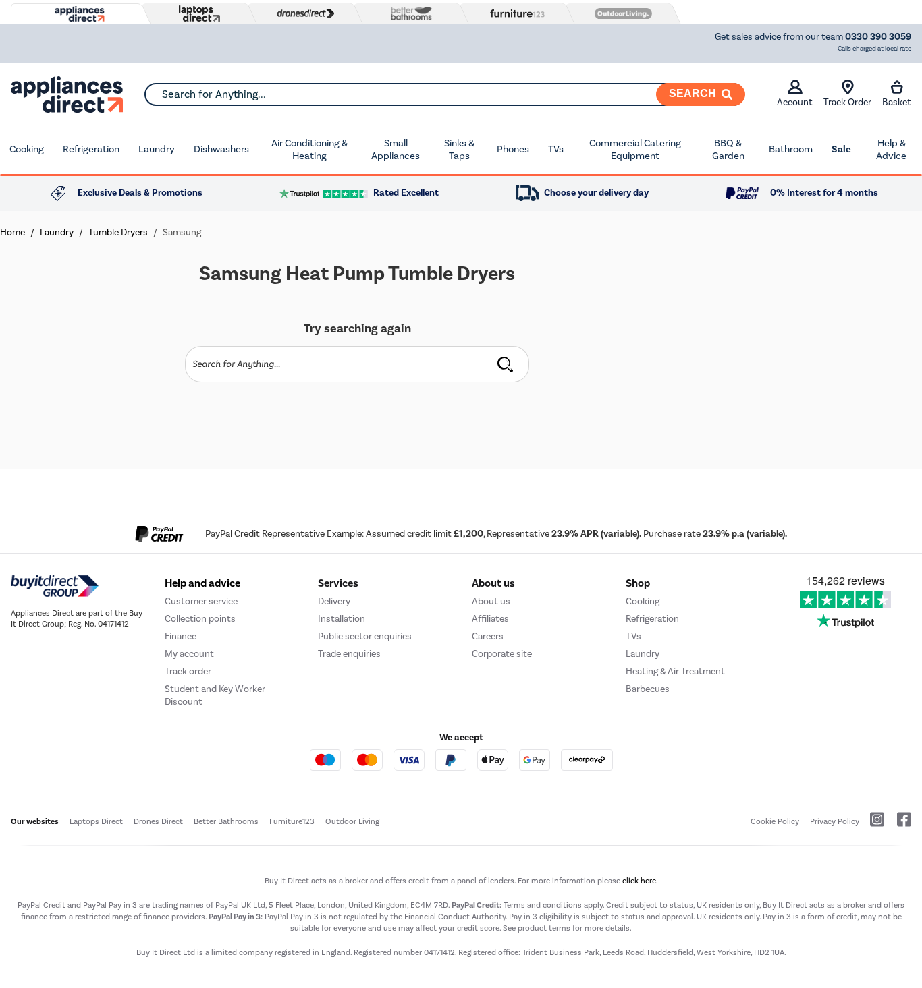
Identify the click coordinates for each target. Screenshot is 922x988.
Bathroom (791, 149)
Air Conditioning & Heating (309, 150)
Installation (341, 618)
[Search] (505, 364)
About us (491, 601)
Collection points (200, 618)
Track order (188, 671)
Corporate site (502, 654)
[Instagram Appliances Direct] (872, 825)
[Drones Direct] (302, 13)
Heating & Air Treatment (675, 671)
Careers (488, 636)
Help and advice (202, 583)
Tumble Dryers (118, 232)
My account (189, 654)
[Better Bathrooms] (408, 13)
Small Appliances (395, 150)
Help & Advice (891, 150)
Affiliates (490, 618)
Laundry (156, 149)
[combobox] (444, 94)
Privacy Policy (834, 821)
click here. (640, 880)
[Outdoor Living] (620, 13)
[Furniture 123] (514, 13)
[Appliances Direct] (78, 14)
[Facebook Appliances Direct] (898, 825)
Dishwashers (221, 149)
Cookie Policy (775, 821)
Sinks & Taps (459, 150)
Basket (896, 102)
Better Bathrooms (226, 821)
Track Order (847, 102)
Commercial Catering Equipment (635, 150)
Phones (513, 149)
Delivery (334, 601)
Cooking (26, 149)
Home (12, 232)
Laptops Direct (96, 821)
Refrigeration (91, 149)
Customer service (201, 601)
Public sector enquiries (365, 636)
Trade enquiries (349, 654)
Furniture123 (292, 821)
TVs (556, 149)
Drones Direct (158, 821)
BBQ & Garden (728, 150)
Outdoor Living (352, 821)
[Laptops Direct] (196, 13)
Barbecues (648, 689)
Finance (180, 636)
